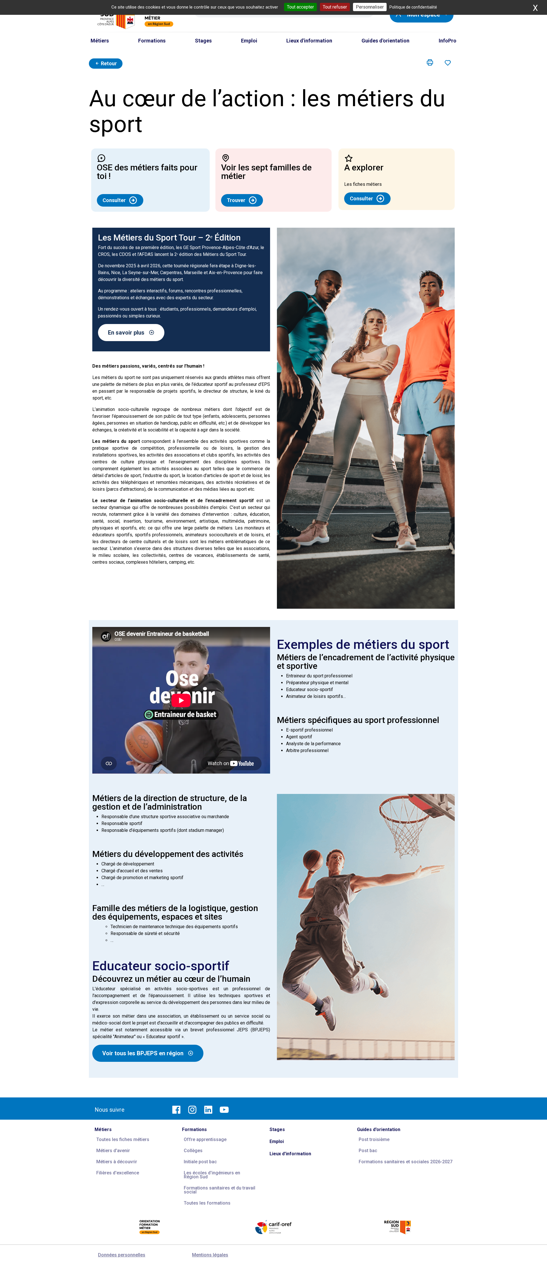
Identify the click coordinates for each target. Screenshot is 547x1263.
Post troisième (374, 1139)
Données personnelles (121, 1255)
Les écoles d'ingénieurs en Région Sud (212, 1175)
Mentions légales (210, 1255)
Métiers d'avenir (113, 1150)
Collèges (193, 1150)
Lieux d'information (290, 1153)
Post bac (368, 1150)
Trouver (236, 200)
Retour (108, 63)
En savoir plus (126, 332)
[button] (430, 63)
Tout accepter (300, 7)
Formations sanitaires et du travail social (219, 1190)
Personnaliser (370, 7)
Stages (277, 1129)
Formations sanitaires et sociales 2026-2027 (405, 1161)
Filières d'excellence (117, 1173)
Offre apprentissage (205, 1139)
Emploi (277, 1141)
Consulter (114, 200)
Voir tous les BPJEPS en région (142, 1053)
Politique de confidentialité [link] (413, 7)
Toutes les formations (207, 1203)
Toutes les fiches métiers (122, 1139)
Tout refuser (335, 7)
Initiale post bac (200, 1161)
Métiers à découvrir (116, 1161)
